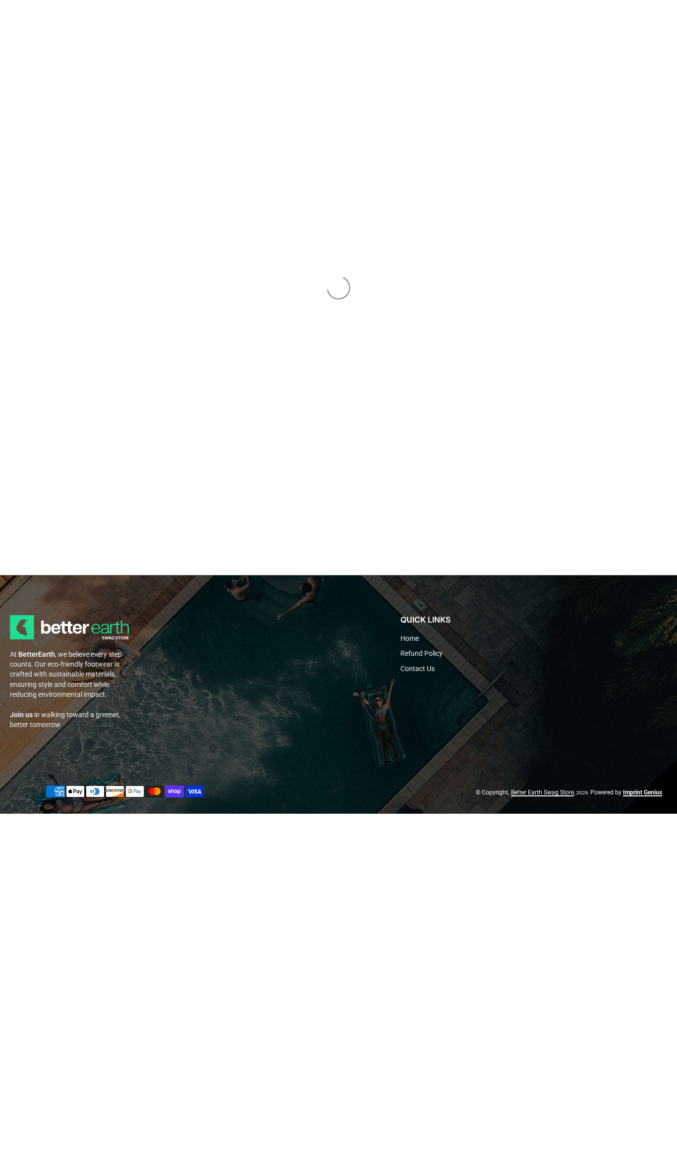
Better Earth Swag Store (542, 792)
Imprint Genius (642, 792)
